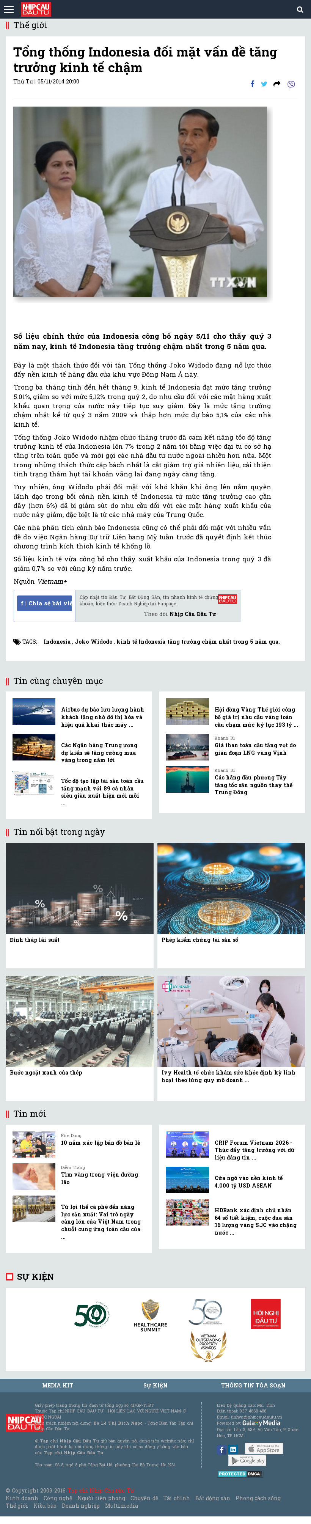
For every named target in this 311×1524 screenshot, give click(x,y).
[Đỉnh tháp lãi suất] (80, 887)
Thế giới (17, 1505)
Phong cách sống (258, 1498)
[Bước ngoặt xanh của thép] (80, 1020)
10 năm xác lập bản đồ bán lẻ (100, 1142)
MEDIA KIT (57, 1385)
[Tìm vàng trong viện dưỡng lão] (34, 1176)
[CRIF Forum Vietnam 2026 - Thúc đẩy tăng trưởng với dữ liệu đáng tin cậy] (187, 1144)
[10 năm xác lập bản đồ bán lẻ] (34, 1144)
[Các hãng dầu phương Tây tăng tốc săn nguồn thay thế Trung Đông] (187, 779)
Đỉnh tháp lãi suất (35, 939)
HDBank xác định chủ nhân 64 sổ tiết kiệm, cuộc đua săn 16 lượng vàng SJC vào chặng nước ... (256, 1221)
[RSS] (277, 83)
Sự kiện (35, 1276)
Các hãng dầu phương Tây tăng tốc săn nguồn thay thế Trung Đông (253, 785)
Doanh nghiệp (81, 1505)
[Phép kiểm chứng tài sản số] (231, 887)
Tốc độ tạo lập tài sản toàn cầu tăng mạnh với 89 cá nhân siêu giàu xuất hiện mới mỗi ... (102, 792)
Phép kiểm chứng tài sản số (200, 939)
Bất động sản (212, 1498)
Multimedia (121, 1505)
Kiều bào (44, 1505)
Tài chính (176, 1498)
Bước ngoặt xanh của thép (46, 1072)
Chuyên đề (144, 1498)
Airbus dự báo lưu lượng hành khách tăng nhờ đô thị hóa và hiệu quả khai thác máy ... (102, 717)
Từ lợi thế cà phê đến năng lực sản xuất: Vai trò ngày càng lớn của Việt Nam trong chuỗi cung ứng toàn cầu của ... (101, 1221)
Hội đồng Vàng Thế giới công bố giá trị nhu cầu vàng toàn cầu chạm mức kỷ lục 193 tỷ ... (256, 717)
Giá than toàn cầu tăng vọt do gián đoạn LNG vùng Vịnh (255, 749)
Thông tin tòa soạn (253, 1385)
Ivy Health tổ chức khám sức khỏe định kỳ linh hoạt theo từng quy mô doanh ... (228, 1076)
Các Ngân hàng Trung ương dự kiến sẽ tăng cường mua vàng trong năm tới (99, 753)
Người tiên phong (101, 1498)
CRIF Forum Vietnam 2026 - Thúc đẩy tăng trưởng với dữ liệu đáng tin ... (255, 1150)
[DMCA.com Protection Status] (240, 1473)
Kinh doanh (22, 1498)
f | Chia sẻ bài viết (46, 603)
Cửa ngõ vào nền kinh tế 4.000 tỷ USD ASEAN (249, 1181)
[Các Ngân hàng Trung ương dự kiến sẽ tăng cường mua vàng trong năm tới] (34, 747)
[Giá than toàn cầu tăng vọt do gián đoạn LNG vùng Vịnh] (187, 747)
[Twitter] (264, 83)
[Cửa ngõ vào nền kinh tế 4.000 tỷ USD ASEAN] (187, 1180)
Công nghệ (58, 1498)
